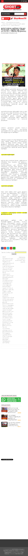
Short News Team (19, 553)
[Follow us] (24, 1)
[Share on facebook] (2, 248)
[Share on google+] (5, 248)
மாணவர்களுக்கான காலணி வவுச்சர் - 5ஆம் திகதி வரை (20, 260)
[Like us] (22, 1)
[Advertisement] (14, 48)
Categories (6, 13)
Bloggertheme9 (8, 552)
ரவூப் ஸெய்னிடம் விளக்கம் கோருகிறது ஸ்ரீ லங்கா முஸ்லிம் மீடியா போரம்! (14, 424)
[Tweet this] (8, 248)
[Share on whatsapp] (14, 248)
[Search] (25, 14)
